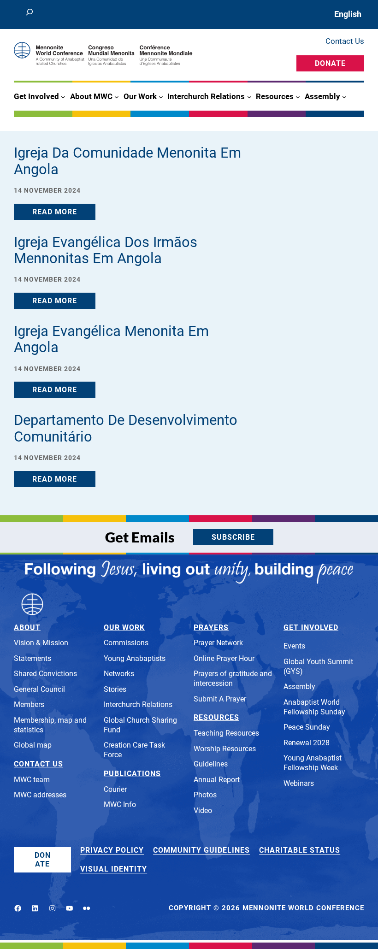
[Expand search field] (29, 14)
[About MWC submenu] (116, 96)
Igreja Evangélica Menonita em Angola (111, 339)
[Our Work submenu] (161, 96)
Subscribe (233, 537)
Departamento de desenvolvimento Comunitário (125, 428)
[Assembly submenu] (344, 96)
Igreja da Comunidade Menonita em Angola (127, 161)
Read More (54, 211)
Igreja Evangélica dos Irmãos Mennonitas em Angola (105, 250)
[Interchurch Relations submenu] (249, 96)
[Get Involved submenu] (63, 96)
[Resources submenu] (297, 96)
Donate (330, 63)
